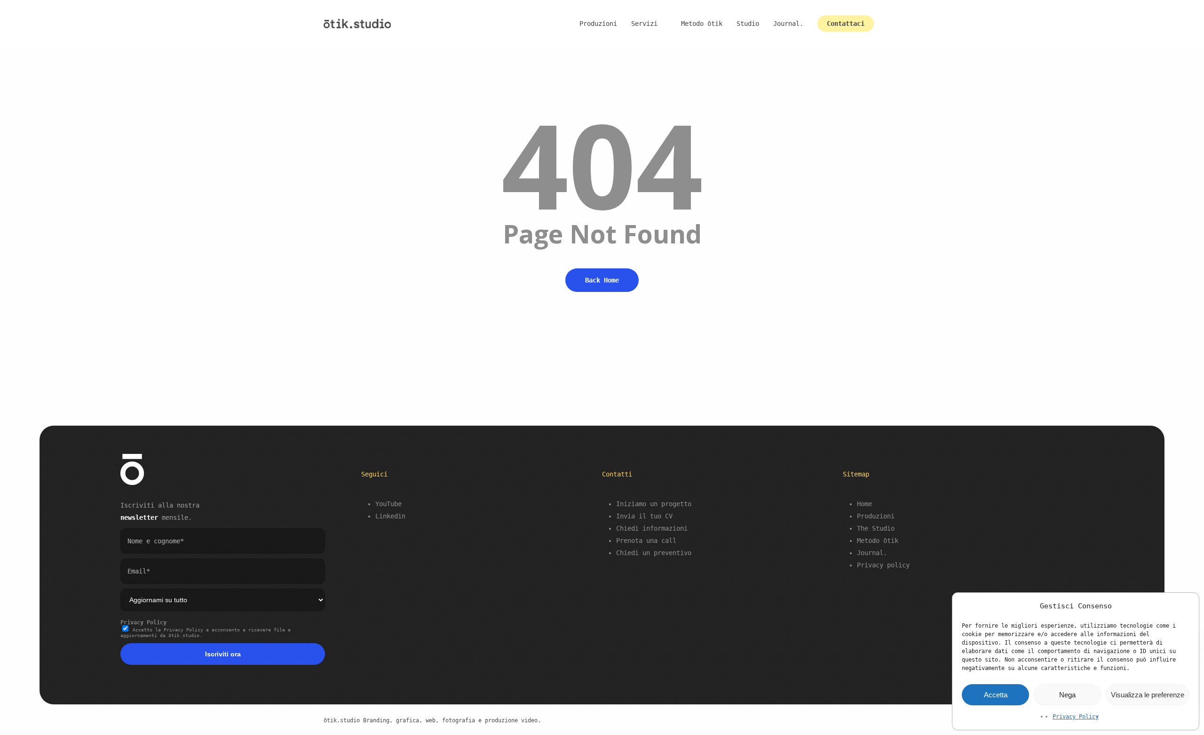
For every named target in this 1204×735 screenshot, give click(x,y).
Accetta (995, 695)
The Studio (876, 528)
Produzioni (876, 516)
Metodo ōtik (877, 540)
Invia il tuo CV (644, 516)
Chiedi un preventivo (653, 553)
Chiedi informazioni (652, 528)
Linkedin (390, 516)
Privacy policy (883, 565)
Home (864, 504)
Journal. (872, 553)
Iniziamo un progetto (653, 504)
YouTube (388, 504)
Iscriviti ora (223, 654)
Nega (1067, 695)
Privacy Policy (1076, 716)
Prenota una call (646, 540)
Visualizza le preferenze (1147, 695)
